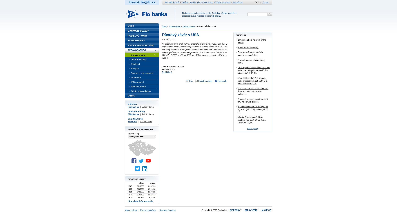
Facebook (222, 81)
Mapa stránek (131, 210)
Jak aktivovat (146, 121)
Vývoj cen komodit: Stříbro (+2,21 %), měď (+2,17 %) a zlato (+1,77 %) (253, 109)
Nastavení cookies (167, 210)
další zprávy (252, 128)
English (266, 2)
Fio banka (147, 14)
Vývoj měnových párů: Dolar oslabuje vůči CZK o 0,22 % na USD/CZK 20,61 (251, 120)
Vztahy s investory (223, 2)
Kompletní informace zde (141, 201)
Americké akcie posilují (248, 47)
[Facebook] (135, 162)
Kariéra (184, 2)
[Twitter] (142, 162)
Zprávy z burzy (189, 26)
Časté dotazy (207, 2)
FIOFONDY (235, 210)
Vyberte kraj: (133, 133)
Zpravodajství (174, 26)
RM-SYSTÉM (251, 210)
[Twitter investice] (138, 170)
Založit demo (148, 107)
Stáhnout (132, 121)
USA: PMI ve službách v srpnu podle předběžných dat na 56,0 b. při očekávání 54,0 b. (253, 81)
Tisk (191, 81)
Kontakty (168, 2)
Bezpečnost (238, 2)
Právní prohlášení (148, 210)
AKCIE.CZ (266, 210)
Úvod (164, 26)
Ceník (176, 2)
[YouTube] (149, 162)
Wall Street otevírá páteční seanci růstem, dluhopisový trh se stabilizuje (253, 91)
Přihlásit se (133, 107)
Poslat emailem (205, 81)
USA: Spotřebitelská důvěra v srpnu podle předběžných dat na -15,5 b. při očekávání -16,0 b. (254, 70)
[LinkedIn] (145, 170)
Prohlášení (167, 72)
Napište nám (195, 2)
